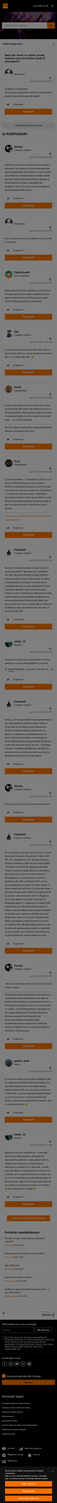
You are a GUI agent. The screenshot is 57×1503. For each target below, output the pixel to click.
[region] (28, 1485)
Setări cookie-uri (28, 1484)
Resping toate (28, 1491)
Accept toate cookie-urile (28, 1498)
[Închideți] (53, 1471)
